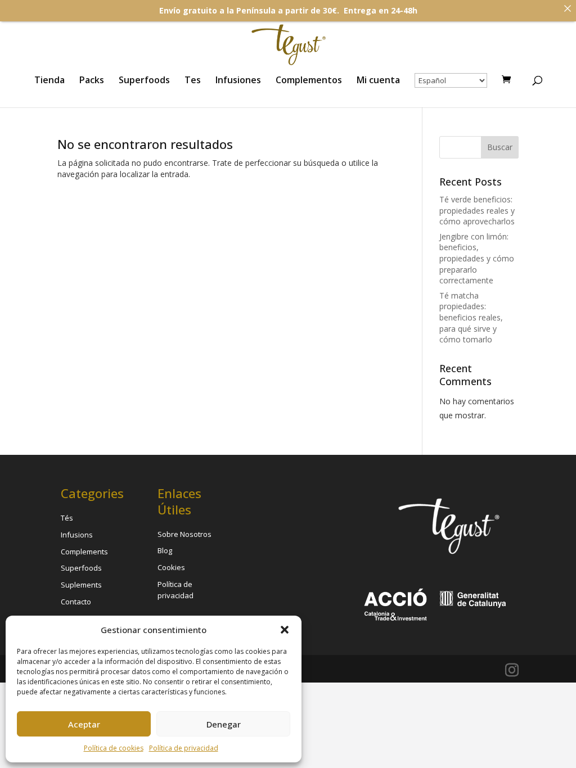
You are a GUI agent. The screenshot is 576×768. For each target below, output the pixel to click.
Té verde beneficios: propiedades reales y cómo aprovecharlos (477, 210)
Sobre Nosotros (185, 534)
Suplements (81, 585)
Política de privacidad (183, 748)
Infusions (77, 535)
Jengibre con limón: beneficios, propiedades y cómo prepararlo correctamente (476, 258)
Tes (192, 81)
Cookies (171, 567)
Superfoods (144, 81)
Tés (67, 518)
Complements (84, 551)
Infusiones (238, 81)
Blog (165, 550)
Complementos (309, 81)
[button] (284, 629)
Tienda (49, 81)
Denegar (223, 724)
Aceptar (84, 724)
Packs (91, 81)
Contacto (76, 602)
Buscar (499, 147)
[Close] (567, 8)
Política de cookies (113, 748)
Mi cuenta (378, 81)
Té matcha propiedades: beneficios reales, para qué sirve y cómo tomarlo (471, 317)
